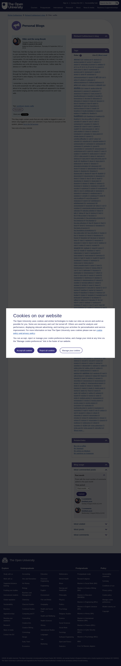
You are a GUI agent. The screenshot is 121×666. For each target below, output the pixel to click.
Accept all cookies (24, 351)
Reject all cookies (47, 351)
